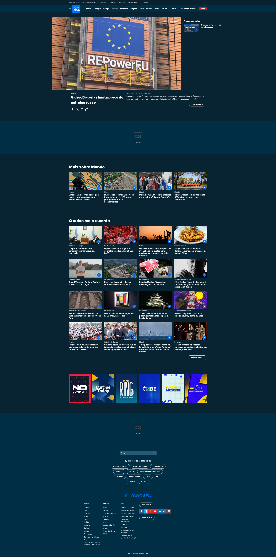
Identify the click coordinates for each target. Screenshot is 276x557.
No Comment (109, 246)
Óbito (148, 476)
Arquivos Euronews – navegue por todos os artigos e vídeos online (92, 542)
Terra (157, 9)
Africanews (106, 528)
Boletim (105, 510)
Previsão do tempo (109, 513)
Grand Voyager (74, 279)
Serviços (106, 503)
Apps (104, 522)
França (131, 471)
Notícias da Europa (76, 246)
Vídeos (86, 531)
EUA (157, 476)
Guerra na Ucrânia (140, 466)
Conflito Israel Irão (120, 466)
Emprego (124, 527)
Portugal (97, 9)
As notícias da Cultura (182, 279)
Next (142, 9)
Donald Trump (134, 476)
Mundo (115, 9)
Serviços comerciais (128, 510)
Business (124, 9)
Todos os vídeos (196, 357)
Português (74, 2)
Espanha (119, 471)
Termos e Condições (128, 513)
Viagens (133, 9)
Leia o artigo (196, 104)
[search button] (141, 2)
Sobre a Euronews (127, 507)
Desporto (178, 342)
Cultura (149, 9)
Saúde (164, 9)
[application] (116, 53)
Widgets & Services (109, 525)
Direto (203, 8)
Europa (106, 9)
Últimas (88, 9)
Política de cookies (127, 516)
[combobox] (152, 2)
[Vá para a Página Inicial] (76, 9)
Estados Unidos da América (150, 471)
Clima (141, 246)
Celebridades (158, 466)
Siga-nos (106, 519)
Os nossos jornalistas (91, 537)
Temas (86, 503)
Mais (122, 503)
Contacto (124, 524)
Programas (88, 534)
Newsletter (146, 518)
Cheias (144, 482)
